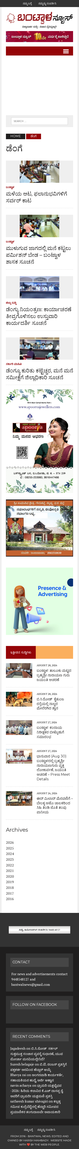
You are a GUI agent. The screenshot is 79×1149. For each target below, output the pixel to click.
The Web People (47, 1144)
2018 (10, 887)
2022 (10, 865)
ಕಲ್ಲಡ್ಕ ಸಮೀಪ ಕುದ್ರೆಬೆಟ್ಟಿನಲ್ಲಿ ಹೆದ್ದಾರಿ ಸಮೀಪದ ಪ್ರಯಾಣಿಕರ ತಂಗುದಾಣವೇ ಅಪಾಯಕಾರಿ (35, 1106)
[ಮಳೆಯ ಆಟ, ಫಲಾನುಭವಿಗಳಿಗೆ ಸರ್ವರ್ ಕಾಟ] (39, 179)
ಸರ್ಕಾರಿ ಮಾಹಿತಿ (14, 364)
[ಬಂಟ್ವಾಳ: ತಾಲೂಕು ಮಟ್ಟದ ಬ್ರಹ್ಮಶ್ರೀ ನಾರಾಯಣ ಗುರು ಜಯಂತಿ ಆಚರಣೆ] (19, 674)
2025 (10, 848)
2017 (10, 893)
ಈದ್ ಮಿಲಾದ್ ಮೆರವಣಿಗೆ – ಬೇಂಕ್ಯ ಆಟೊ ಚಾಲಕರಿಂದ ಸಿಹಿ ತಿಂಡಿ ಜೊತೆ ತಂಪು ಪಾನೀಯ (55, 805)
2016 (10, 898)
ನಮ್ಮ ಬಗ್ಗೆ (27, 3)
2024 (10, 853)
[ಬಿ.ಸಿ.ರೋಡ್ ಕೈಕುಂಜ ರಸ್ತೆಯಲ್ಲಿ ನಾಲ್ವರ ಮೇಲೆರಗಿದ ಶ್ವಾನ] (19, 703)
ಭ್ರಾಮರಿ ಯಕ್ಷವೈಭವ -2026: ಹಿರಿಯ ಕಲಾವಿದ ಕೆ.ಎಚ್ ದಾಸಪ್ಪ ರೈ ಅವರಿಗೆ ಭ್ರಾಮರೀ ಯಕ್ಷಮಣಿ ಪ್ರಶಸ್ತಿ (36, 1090)
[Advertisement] (39, 85)
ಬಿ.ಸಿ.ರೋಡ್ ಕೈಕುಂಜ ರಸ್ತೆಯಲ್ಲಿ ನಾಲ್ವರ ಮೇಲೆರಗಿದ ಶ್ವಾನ (50, 703)
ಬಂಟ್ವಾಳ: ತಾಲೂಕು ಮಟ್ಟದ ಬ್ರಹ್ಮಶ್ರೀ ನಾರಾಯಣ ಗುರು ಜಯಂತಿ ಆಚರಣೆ (54, 675)
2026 (10, 842)
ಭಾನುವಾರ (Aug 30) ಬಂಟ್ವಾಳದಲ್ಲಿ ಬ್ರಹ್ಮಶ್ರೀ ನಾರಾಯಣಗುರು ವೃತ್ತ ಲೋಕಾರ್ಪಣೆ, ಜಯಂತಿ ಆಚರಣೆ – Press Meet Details (53, 767)
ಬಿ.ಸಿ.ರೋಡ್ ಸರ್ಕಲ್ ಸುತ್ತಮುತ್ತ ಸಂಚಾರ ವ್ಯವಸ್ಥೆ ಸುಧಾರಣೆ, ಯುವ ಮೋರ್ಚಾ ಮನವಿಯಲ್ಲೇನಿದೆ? (36, 1053)
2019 (10, 881)
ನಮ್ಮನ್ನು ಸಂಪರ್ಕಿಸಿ (47, 3)
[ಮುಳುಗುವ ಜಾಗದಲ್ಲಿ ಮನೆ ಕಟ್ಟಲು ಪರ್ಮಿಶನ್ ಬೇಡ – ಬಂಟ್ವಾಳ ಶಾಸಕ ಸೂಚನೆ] (39, 234)
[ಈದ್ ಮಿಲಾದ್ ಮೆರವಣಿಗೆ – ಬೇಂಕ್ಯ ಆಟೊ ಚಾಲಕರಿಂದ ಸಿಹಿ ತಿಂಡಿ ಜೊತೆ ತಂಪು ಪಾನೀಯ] (19, 802)
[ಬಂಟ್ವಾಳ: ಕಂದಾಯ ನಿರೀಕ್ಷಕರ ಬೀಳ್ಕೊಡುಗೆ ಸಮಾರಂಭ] (19, 732)
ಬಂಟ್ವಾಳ (10, 187)
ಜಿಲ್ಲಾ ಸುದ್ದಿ (11, 302)
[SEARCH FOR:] (39, 121)
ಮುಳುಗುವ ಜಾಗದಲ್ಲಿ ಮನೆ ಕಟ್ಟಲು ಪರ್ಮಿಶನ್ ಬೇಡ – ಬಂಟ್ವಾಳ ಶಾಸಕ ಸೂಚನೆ (38, 255)
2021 (10, 870)
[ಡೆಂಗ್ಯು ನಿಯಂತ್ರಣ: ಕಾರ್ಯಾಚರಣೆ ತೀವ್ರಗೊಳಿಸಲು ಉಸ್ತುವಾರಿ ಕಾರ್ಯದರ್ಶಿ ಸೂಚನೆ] (39, 295)
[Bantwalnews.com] (39, 20)
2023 (10, 859)
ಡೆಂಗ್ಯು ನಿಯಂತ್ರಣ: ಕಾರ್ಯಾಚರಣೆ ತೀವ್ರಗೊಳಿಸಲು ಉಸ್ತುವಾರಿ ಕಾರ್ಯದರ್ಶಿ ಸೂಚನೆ (39, 316)
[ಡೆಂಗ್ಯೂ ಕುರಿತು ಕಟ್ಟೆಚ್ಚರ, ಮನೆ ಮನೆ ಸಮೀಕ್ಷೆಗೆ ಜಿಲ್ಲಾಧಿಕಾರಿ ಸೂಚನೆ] (39, 356)
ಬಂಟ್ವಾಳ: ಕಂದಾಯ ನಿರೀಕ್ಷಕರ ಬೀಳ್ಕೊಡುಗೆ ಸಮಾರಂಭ (50, 732)
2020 (10, 876)
